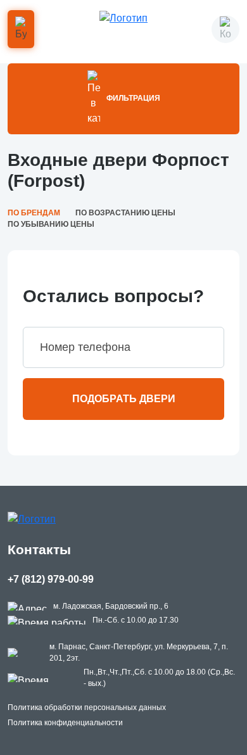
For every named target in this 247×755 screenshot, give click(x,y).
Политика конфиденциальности (65, 722)
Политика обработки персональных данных (87, 707)
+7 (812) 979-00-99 (51, 579)
